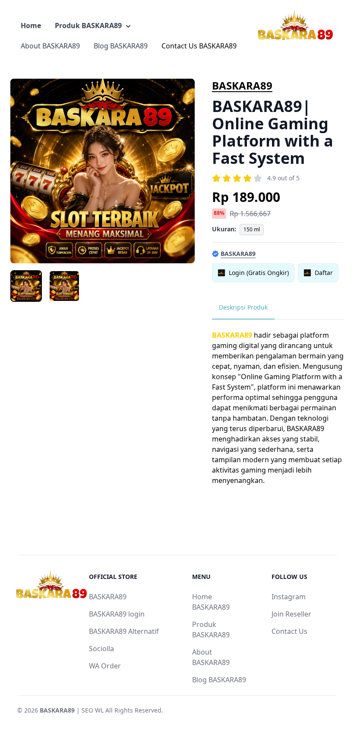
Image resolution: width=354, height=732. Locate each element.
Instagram (289, 596)
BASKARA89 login (117, 614)
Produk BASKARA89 (88, 25)
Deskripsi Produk (243, 307)
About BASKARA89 (50, 46)
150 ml (251, 229)
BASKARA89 (242, 85)
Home (31, 25)
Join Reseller (291, 614)
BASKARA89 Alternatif (124, 631)
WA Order (105, 666)
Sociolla (101, 648)
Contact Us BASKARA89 (199, 46)
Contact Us (289, 631)
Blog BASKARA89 (121, 46)
